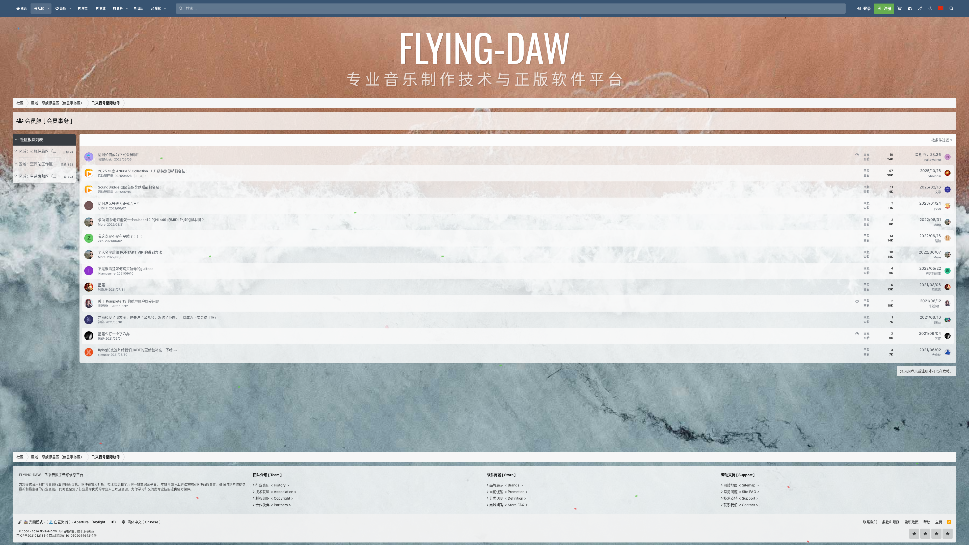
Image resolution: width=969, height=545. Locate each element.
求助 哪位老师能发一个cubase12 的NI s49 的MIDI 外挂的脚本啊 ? (151, 219)
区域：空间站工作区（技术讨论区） (40, 163)
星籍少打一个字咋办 (114, 334)
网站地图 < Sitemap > (740, 485)
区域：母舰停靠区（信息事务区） (40, 151)
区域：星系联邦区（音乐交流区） (40, 176)
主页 (938, 522)
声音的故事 (933, 274)
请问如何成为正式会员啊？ (119, 154)
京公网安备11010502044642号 (71, 535)
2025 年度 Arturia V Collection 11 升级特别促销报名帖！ (143, 171)
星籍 (101, 285)
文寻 (938, 192)
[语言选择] (940, 9)
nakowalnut (932, 159)
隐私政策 (911, 522)
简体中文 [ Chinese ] (143, 522)
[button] (48, 9)
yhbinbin (934, 176)
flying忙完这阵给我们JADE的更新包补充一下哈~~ (137, 350)
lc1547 (102, 208)
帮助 (926, 522)
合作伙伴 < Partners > (272, 505)
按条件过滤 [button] (940, 140)
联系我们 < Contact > (740, 505)
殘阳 (938, 241)
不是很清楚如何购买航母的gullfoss (125, 268)
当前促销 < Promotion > (508, 491)
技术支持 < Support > (740, 498)
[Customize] (910, 9)
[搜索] (951, 9)
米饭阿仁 (104, 306)
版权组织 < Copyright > (273, 498)
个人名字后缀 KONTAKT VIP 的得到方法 (130, 252)
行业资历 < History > (271, 485)
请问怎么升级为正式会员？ (119, 203)
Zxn (100, 241)
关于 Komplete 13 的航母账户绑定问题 (128, 301)
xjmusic (103, 355)
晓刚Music (105, 159)
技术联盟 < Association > (275, 491)
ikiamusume (106, 273)
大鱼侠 (936, 355)
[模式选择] (920, 9)
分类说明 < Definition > (507, 498)
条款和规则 (891, 522)
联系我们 (870, 522)
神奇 (101, 322)
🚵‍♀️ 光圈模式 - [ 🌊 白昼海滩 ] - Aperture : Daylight (63, 522)
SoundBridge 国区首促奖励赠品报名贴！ (130, 187)
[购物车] (899, 9)
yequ (937, 208)
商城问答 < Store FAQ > (508, 505)
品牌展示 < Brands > (505, 485)
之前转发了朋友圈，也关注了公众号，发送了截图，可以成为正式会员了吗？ (158, 317)
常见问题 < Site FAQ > (741, 491)
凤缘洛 (102, 289)
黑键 (101, 338)
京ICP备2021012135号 (32, 535)
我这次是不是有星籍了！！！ (121, 236)
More (101, 224)
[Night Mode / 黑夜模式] (930, 9)
